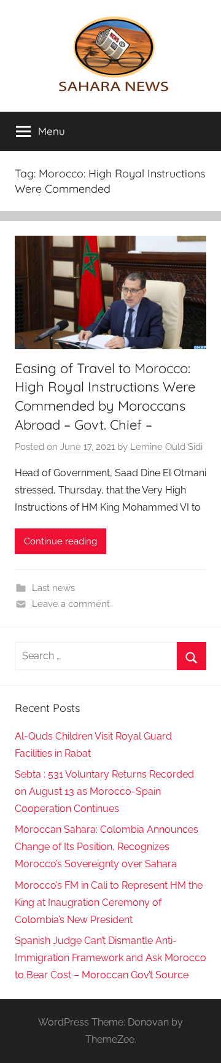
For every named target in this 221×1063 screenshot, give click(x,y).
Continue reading (60, 541)
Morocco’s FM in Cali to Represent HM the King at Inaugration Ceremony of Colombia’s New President (109, 902)
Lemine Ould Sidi (166, 446)
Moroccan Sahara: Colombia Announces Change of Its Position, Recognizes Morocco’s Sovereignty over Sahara (106, 847)
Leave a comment (71, 603)
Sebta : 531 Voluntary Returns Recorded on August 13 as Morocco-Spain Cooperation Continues (104, 791)
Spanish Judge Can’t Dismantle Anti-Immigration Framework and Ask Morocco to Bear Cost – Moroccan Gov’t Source (110, 958)
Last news (53, 587)
